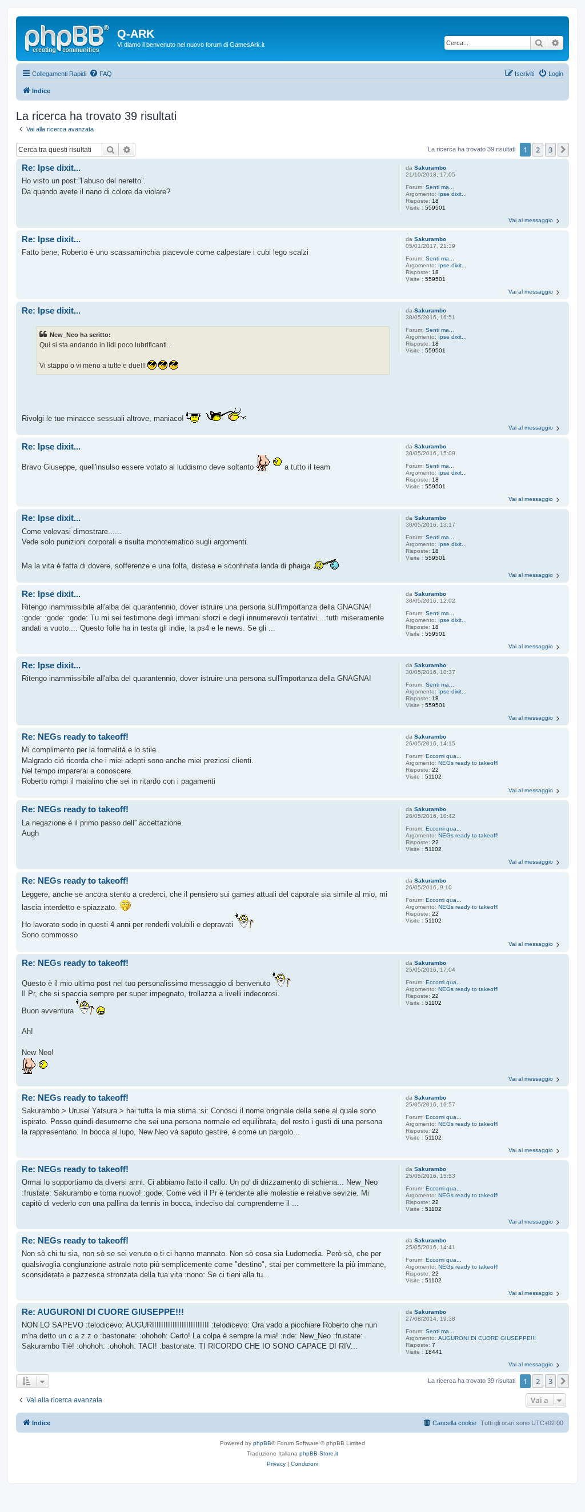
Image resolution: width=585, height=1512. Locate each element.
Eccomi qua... (444, 756)
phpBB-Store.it (318, 1453)
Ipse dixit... (452, 194)
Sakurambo (430, 168)
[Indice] (68, 37)
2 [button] (538, 150)
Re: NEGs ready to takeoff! (75, 736)
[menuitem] (100, 74)
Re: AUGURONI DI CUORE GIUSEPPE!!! (103, 1312)
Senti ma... (440, 187)
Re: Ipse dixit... (51, 168)
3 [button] (550, 150)
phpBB (262, 1443)
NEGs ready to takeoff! (468, 763)
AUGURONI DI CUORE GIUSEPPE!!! (487, 1338)
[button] (563, 150)
